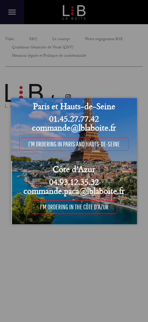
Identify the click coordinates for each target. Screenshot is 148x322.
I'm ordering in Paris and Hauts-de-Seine (74, 144)
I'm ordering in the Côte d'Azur (74, 207)
